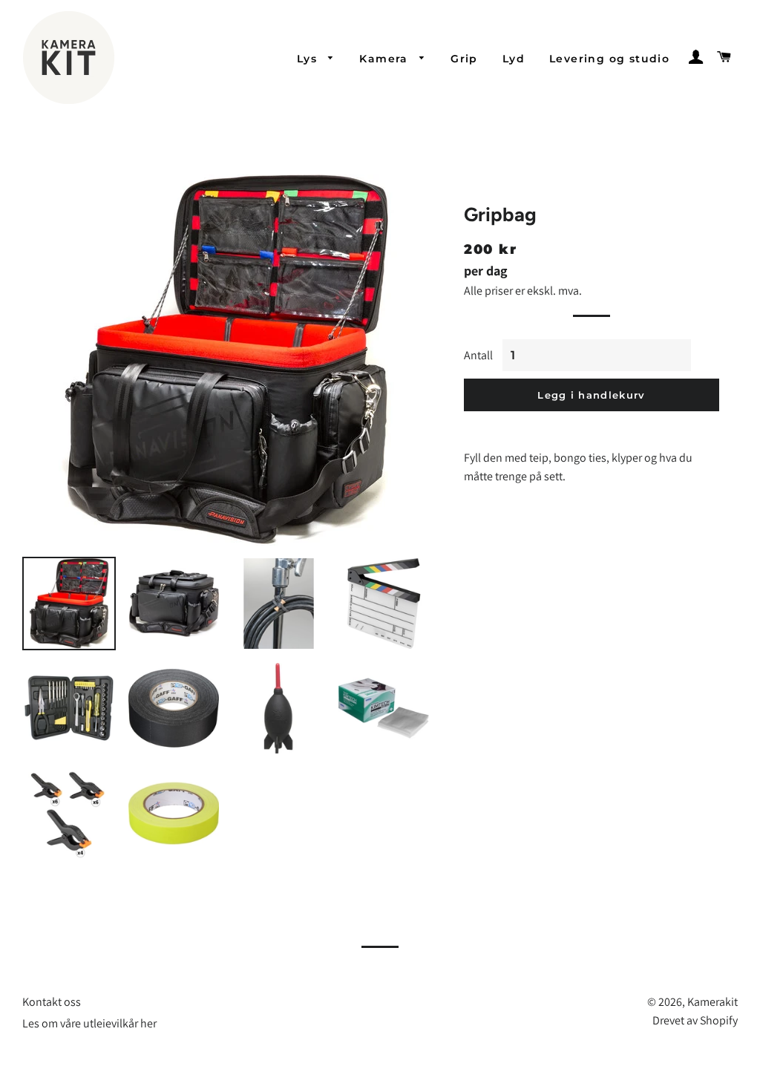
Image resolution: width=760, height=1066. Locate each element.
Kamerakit (712, 1002)
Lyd (513, 58)
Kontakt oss (51, 1002)
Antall (478, 355)
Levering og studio (609, 58)
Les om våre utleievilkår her (89, 1023)
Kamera (385, 58)
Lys (309, 58)
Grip (464, 58)
